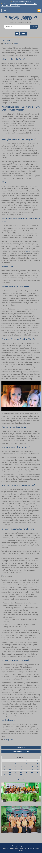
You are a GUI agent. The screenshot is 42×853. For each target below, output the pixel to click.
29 (10, 775)
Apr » (23, 779)
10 (21, 766)
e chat (28, 251)
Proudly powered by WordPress (13, 848)
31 (21, 775)
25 (26, 772)
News (4, 10)
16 (15, 769)
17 (21, 769)
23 (15, 772)
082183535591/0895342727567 (22, 2)
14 (4, 769)
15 (10, 769)
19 (32, 769)
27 (37, 772)
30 (15, 775)
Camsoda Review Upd (21, 752)
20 (37, 769)
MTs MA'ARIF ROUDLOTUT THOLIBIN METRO (21, 18)
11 (26, 766)
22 (10, 772)
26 (32, 772)
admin (16, 44)
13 (37, 766)
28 (4, 775)
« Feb (18, 779)
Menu (23, 34)
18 (26, 769)
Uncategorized (8, 740)
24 (21, 772)
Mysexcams (21, 747)
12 (32, 766)
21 (4, 772)
